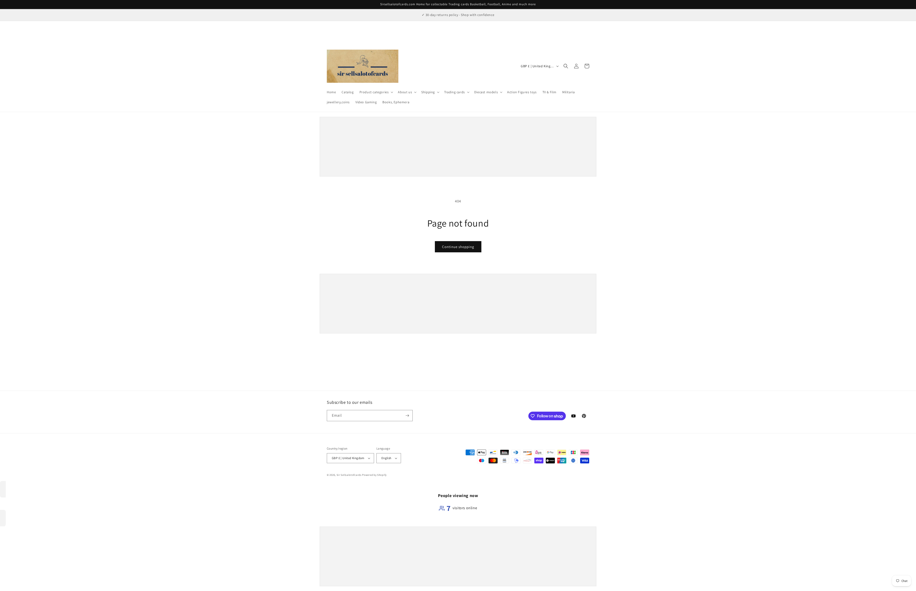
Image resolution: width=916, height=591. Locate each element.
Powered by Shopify (374, 475)
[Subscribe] (407, 415)
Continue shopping (458, 246)
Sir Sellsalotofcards (349, 475)
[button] (376, 92)
